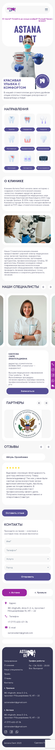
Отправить (27, 576)
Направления (10, 661)
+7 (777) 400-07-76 (18, 622)
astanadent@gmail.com (20, 633)
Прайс (7, 674)
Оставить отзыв (15, 513)
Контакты (8, 683)
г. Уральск (40, 592)
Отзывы (7, 678)
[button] (43, 286)
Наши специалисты (13, 669)
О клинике (9, 665)
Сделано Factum (42, 743)
